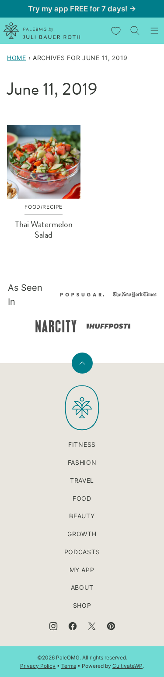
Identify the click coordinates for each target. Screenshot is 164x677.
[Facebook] (72, 626)
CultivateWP (127, 666)
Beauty (81, 516)
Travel (82, 480)
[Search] (135, 30)
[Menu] (154, 30)
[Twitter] (91, 626)
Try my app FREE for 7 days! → (82, 8)
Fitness (82, 444)
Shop (82, 605)
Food (82, 498)
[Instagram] (53, 626)
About (82, 587)
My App (82, 570)
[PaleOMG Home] (41, 30)
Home (16, 57)
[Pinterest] (111, 626)
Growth (81, 534)
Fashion (82, 462)
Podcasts (82, 552)
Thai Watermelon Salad (44, 229)
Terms (68, 666)
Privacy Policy (38, 666)
